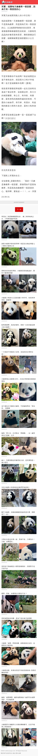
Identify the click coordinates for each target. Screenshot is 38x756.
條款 (14, 753)
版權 (19, 753)
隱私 (17, 753)
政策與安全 (9, 753)
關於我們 (3, 753)
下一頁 (19, 209)
